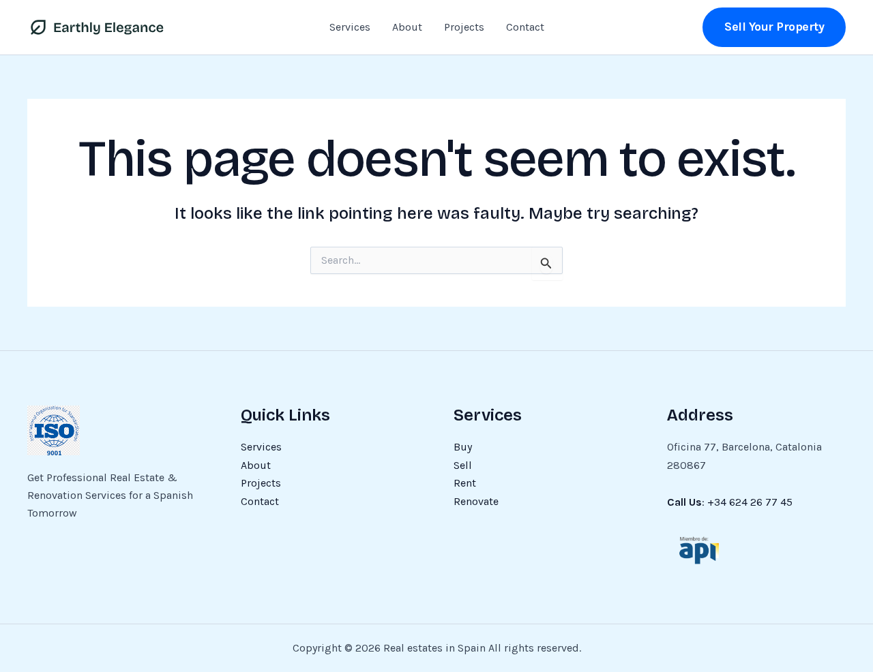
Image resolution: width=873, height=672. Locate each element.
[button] (774, 26)
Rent (465, 482)
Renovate (476, 501)
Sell (463, 465)
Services (349, 26)
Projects (464, 26)
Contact (525, 26)
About (407, 26)
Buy (463, 446)
